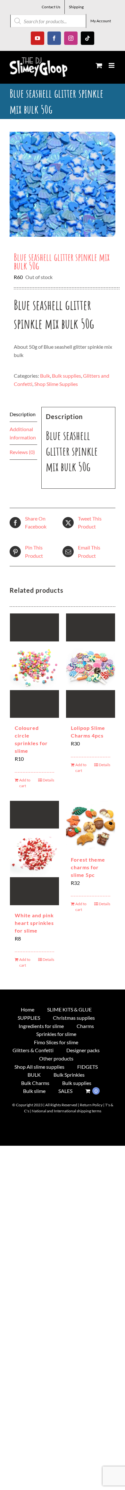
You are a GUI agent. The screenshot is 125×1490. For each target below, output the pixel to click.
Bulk (45, 376)
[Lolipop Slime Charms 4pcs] (90, 665)
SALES (65, 1091)
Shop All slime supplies (39, 1067)
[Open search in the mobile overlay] (48, 21)
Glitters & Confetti (33, 1050)
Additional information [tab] (23, 433)
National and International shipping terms (66, 1111)
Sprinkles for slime (56, 1034)
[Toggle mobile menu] (112, 65)
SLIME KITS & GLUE (69, 1009)
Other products (56, 1058)
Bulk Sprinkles (69, 1075)
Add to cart (24, 783)
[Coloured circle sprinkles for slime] (34, 665)
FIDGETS (87, 1067)
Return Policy (91, 1104)
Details (48, 780)
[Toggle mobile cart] (99, 65)
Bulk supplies (66, 376)
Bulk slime (34, 1091)
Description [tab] (23, 414)
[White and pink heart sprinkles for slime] (34, 853)
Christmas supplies (74, 1018)
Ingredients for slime (41, 1026)
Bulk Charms (35, 1083)
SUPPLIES (29, 1018)
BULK (34, 1075)
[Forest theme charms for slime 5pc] (90, 825)
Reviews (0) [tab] (22, 452)
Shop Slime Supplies (56, 384)
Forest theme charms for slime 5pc (88, 867)
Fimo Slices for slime (56, 1042)
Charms (85, 1026)
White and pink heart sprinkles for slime (34, 923)
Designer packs (83, 1050)
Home (27, 1009)
